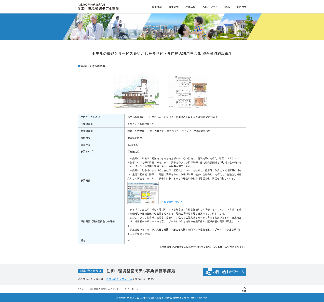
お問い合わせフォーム (119, 279)
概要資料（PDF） (173, 201)
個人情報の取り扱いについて (104, 289)
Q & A (81, 289)
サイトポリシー (133, 289)
